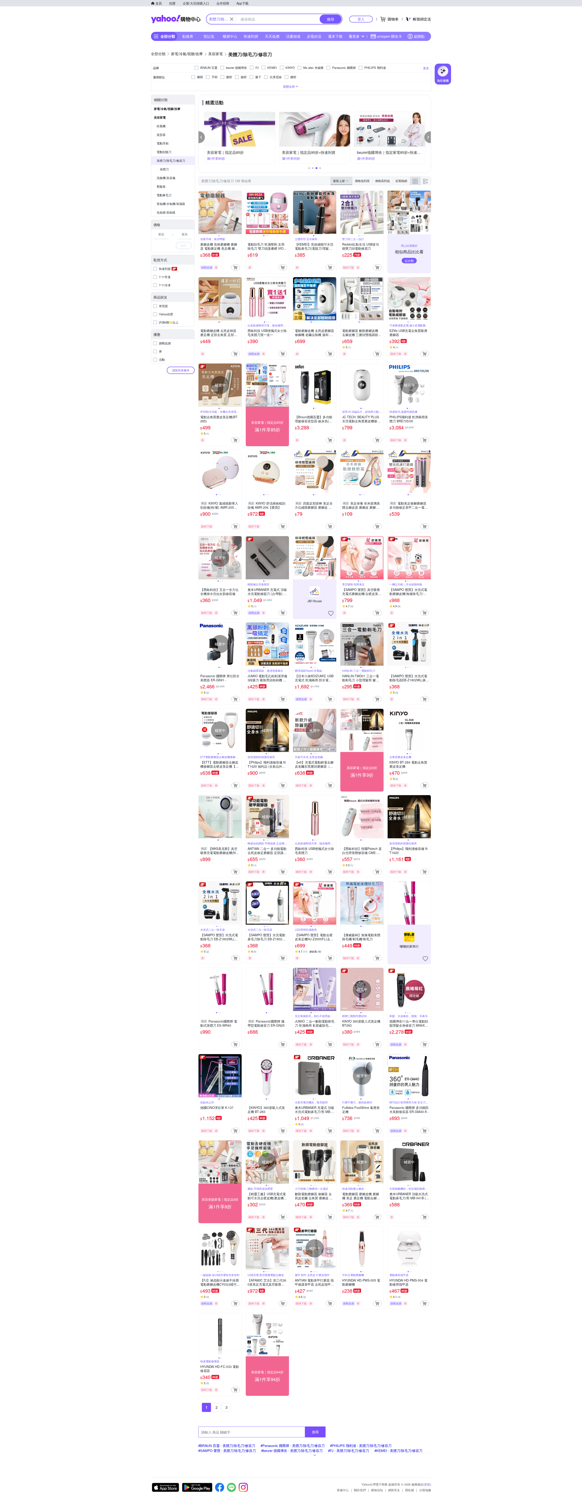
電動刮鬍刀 (164, 152)
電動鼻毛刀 (164, 195)
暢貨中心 (230, 36)
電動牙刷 (162, 143)
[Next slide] (239, 212)
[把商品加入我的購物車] (235, 267)
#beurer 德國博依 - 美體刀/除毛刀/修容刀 (292, 1450)
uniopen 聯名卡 (389, 36)
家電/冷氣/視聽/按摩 (167, 109)
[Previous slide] (201, 212)
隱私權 (409, 1490)
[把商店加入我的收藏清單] (331, 613)
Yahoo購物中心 (176, 19)
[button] (201, 137)
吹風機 (161, 126)
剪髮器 (161, 186)
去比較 (409, 260)
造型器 (161, 134)
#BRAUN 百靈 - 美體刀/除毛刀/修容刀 (226, 1445)
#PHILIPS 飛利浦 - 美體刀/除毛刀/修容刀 (360, 1445)
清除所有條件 (181, 370)
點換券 (187, 36)
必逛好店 (314, 36)
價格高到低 (382, 181)
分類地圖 (425, 1490)
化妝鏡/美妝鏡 (166, 212)
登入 (361, 19)
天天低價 (272, 36)
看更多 (354, 36)
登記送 (208, 36)
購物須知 (377, 1490)
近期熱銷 (401, 181)
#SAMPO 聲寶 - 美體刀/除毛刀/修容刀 (227, 1450)
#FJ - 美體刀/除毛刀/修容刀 (348, 1450)
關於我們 (360, 1490)
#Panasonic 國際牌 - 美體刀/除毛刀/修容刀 (293, 1445)
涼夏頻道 (293, 36)
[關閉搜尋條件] (231, 19)
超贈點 (419, 36)
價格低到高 (362, 181)
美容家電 (160, 117)
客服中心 (343, 1490)
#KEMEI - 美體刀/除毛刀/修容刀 (398, 1450)
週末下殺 (335, 36)
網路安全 (394, 1490)
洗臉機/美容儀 (166, 178)
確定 (184, 245)
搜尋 (315, 1431)
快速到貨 (251, 36)
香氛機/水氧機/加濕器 (171, 204)
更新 (427, 1484)
